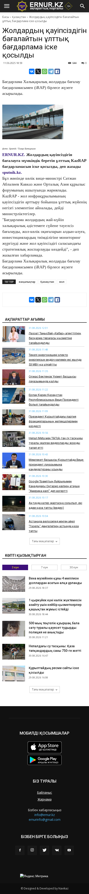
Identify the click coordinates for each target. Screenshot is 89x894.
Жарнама (45, 799)
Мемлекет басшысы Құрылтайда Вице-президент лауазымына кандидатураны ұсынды (56, 464)
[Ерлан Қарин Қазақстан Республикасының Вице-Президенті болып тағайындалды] (13, 396)
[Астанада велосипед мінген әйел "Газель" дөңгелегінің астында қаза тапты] (13, 522)
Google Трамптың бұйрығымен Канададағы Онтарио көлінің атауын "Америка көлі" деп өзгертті (54, 486)
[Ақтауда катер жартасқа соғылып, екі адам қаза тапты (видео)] (13, 504)
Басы (5, 17)
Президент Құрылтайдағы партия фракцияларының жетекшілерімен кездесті (53, 421)
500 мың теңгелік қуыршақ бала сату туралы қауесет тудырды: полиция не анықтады (54, 627)
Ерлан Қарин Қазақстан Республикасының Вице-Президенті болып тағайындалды (54, 399)
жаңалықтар (27, 281)
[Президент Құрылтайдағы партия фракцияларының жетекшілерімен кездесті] (13, 417)
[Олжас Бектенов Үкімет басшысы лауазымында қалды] (13, 377)
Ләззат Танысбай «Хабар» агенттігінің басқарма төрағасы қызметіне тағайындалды (55, 338)
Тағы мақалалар (43, 541)
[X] (38, 71)
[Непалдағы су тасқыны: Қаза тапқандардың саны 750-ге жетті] (13, 652)
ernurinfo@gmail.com (44, 819)
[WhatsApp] (44, 71)
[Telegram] (51, 71)
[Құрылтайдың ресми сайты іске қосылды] (13, 673)
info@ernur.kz (44, 815)
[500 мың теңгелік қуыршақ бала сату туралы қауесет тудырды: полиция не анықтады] (13, 629)
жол (61, 281)
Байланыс (44, 792)
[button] (82, 6)
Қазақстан (19, 17)
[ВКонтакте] (31, 71)
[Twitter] (44, 850)
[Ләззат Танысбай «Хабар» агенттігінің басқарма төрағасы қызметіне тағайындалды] (13, 334)
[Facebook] (19, 850)
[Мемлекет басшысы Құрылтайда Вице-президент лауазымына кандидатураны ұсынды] (13, 460)
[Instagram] (32, 850)
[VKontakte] (56, 850)
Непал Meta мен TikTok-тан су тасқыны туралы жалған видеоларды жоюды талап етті (56, 442)
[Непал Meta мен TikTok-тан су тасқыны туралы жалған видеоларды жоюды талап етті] (13, 439)
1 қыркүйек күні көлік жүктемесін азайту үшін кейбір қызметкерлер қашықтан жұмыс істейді (55, 604)
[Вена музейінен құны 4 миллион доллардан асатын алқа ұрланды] (13, 584)
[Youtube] (69, 850)
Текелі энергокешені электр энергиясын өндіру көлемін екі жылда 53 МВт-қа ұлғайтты (55, 359)
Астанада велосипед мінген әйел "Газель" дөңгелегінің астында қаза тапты (54, 526)
